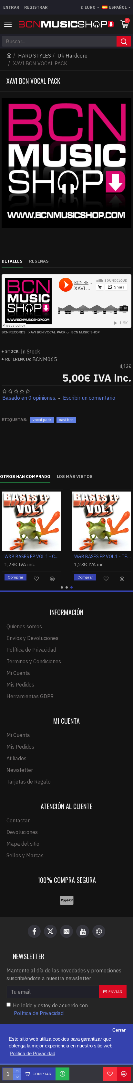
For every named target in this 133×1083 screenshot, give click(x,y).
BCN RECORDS (14, 332)
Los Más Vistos (75, 476)
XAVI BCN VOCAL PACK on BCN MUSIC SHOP (64, 332)
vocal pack (42, 419)
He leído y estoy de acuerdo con (50, 1009)
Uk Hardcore (72, 55)
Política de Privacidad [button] (32, 1053)
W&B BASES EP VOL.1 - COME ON (33, 556)
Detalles (12, 261)
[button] (62, 587)
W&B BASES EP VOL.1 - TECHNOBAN (102, 556)
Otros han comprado (25, 476)
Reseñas (39, 261)
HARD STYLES (34, 55)
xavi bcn (66, 419)
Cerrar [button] (119, 1030)
